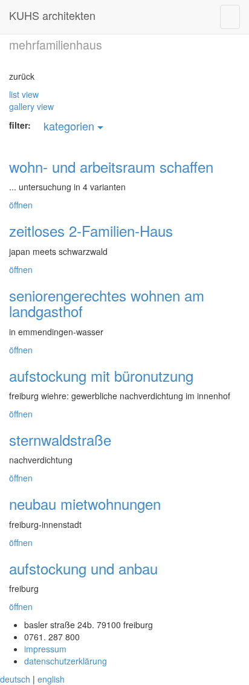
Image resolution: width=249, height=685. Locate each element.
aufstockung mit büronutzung (101, 375)
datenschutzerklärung (65, 661)
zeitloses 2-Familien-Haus (91, 230)
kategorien (70, 125)
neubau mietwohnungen (85, 503)
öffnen (21, 205)
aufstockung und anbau (83, 568)
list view (24, 94)
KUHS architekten (52, 15)
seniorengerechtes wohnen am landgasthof (106, 303)
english (51, 679)
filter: (20, 125)
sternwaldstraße (60, 439)
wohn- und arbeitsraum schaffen (111, 166)
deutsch (15, 679)
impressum (45, 649)
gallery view (31, 106)
